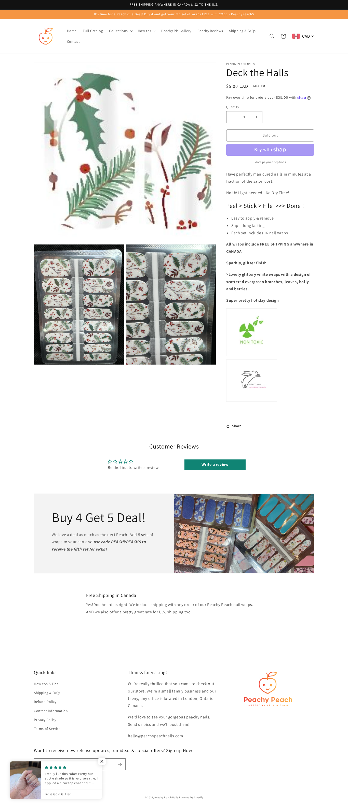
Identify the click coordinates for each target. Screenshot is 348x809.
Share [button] (237, 426)
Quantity (232, 107)
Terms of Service (47, 728)
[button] (120, 30)
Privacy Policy (45, 719)
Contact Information (51, 711)
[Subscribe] (119, 764)
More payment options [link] (270, 162)
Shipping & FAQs (47, 692)
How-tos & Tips (46, 684)
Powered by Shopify (191, 797)
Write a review (215, 464)
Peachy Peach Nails (166, 797)
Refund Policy (45, 701)
